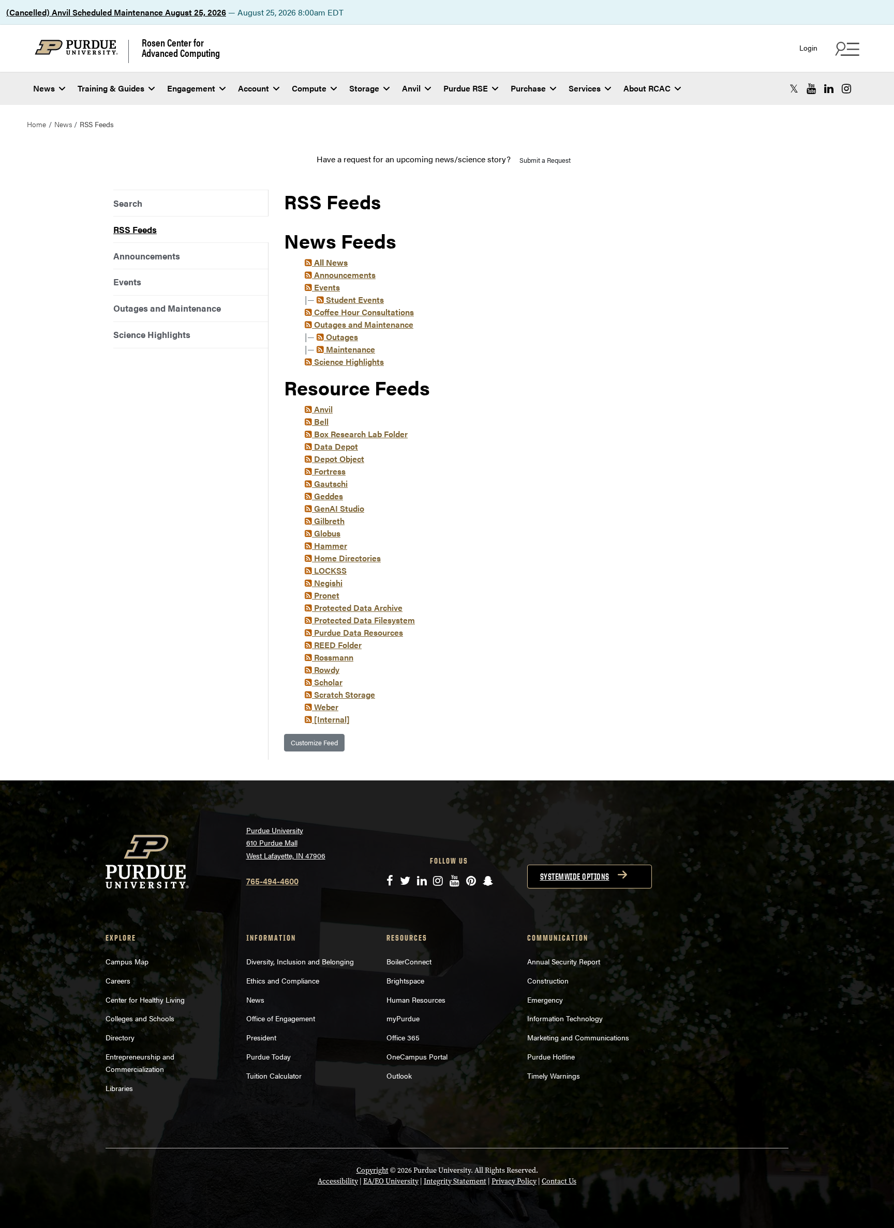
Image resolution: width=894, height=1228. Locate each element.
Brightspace (405, 980)
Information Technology (565, 1018)
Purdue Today (268, 1056)
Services (585, 88)
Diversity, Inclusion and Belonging (300, 961)
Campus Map (127, 961)
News (44, 88)
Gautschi (330, 483)
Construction (548, 980)
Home (36, 124)
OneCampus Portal (417, 1056)
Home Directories (346, 558)
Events (127, 281)
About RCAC (647, 88)
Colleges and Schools (140, 1018)
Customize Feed (314, 742)
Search (127, 203)
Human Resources (415, 999)
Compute (309, 88)
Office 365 (403, 1037)
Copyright (372, 1170)
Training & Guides (111, 88)
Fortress (329, 471)
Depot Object (338, 459)
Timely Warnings (553, 1075)
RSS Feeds (135, 229)
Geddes (327, 496)
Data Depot (335, 446)
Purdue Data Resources (357, 632)
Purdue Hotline (551, 1056)
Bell (320, 421)
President (261, 1037)
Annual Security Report (563, 961)
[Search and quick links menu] (845, 48)
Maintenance (349, 349)
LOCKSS (329, 570)
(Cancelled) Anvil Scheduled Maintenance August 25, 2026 (116, 12)
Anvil (411, 88)
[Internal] (331, 719)
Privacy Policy (514, 1181)
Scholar (327, 682)
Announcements (146, 256)
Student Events (354, 299)
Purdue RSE (465, 88)
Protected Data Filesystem (363, 620)
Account (253, 88)
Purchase (528, 88)
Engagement (191, 88)
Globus (326, 533)
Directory (120, 1037)
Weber (325, 707)
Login (808, 48)
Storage (364, 88)
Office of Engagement (280, 1018)
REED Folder (337, 645)
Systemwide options (574, 876)
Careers (118, 980)
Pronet (325, 595)
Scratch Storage (343, 694)
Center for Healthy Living (145, 999)
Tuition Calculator (274, 1075)
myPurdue (403, 1018)
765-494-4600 (272, 881)
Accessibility (338, 1181)
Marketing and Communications (578, 1037)
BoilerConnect (408, 961)
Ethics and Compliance (282, 980)
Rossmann (332, 657)
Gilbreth (328, 521)
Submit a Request (545, 160)
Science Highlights (151, 334)
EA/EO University (391, 1181)
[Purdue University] (82, 51)
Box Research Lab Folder (360, 434)
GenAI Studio (338, 508)
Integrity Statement (455, 1181)
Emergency (545, 999)
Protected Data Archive (357, 607)
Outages (341, 337)
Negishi (327, 583)
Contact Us (559, 1181)
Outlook (399, 1075)
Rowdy (325, 670)
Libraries (119, 1088)
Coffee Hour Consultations (363, 312)
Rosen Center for (181, 47)
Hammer (329, 545)
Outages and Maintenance (167, 308)
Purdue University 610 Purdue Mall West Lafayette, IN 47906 (285, 843)
